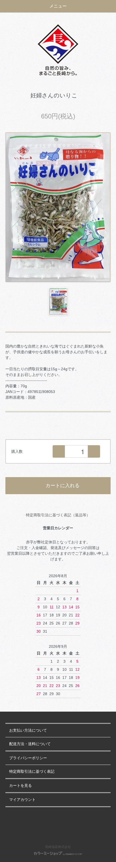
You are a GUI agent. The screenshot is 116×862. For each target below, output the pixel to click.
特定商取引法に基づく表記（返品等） (58, 515)
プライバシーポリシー (28, 758)
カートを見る (20, 786)
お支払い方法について (28, 730)
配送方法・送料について (30, 744)
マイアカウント (22, 800)
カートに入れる (63, 485)
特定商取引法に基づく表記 (31, 771)
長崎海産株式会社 (58, 847)
